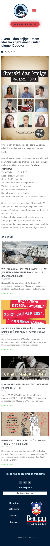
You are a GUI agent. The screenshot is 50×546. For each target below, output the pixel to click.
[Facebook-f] (20, 482)
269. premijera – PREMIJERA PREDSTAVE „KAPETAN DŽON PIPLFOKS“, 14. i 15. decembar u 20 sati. (24, 272)
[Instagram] (25, 482)
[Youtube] (29, 482)
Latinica (21, 493)
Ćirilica (29, 493)
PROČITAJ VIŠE (7, 294)
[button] (34, 11)
